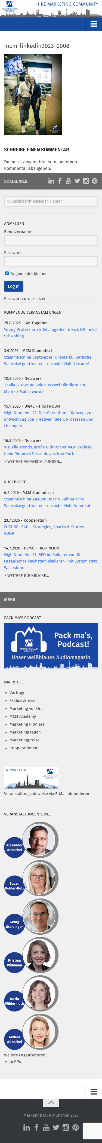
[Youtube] (68, 181)
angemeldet (35, 162)
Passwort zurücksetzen (25, 299)
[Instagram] (86, 181)
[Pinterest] (94, 181)
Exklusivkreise (22, 701)
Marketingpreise (24, 740)
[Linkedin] (51, 181)
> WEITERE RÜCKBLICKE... (26, 576)
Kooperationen (23, 748)
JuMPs (15, 1062)
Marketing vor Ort (26, 709)
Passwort (12, 253)
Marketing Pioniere (27, 724)
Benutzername (17, 232)
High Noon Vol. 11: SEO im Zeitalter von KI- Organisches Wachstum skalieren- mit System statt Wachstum (50, 561)
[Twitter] (77, 181)
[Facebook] (60, 181)
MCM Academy (23, 716)
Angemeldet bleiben (29, 274)
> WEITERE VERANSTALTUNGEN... (33, 462)
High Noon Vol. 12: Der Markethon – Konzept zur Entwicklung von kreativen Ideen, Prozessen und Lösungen (49, 419)
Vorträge (17, 693)
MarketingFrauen (25, 732)
